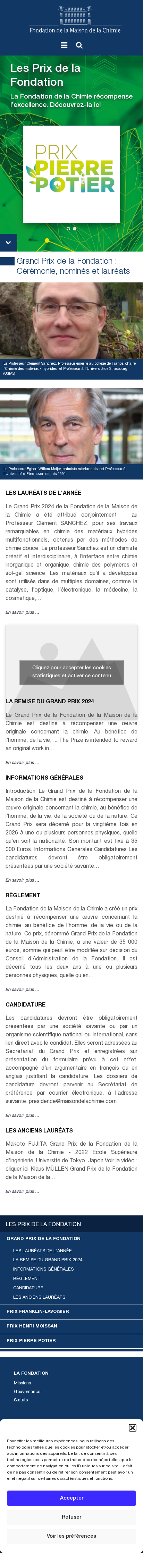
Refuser (71, 1517)
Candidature (25, 1005)
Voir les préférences (71, 1536)
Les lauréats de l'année (43, 494)
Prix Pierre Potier (31, 1341)
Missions (22, 1383)
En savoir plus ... (23, 613)
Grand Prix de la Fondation (44, 1239)
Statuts (21, 1400)
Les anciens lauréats (39, 1131)
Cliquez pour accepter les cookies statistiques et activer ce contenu (71, 672)
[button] (132, 1427)
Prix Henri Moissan (32, 1326)
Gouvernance (27, 1392)
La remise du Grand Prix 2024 (50, 702)
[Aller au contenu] (8, 243)
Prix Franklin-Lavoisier (38, 1312)
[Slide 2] (74, 228)
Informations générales (44, 778)
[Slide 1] (68, 228)
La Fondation (31, 1374)
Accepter (71, 1498)
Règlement (23, 896)
